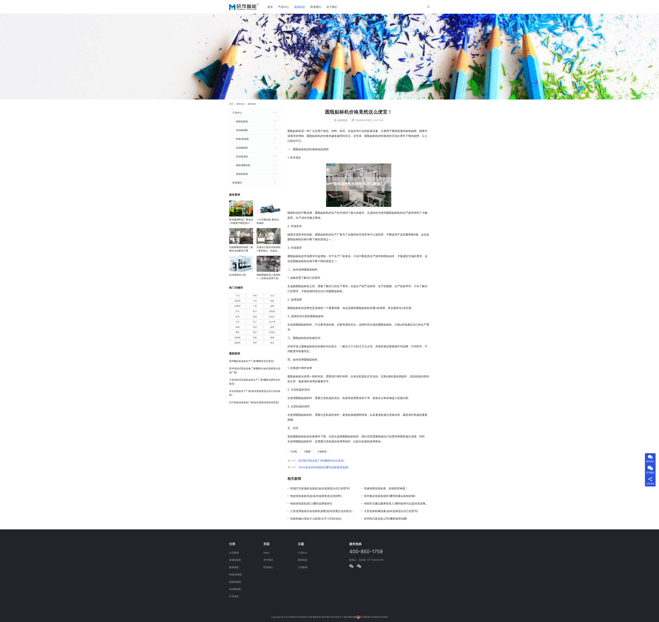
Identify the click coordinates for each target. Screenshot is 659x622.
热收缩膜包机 (243, 165)
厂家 (255, 306)
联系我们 (315, 7)
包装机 (237, 306)
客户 (255, 311)
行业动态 (234, 596)
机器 (255, 316)
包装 (272, 301)
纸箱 (237, 327)
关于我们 (331, 7)
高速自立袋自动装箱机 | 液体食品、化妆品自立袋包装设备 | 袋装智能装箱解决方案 (269, 249)
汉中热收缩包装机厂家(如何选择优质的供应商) (254, 402)
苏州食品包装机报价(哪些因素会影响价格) (389, 495)
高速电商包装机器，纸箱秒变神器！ (386, 488)
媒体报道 (343, 120)
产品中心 (283, 7)
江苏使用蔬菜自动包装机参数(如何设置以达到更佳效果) (323, 511)
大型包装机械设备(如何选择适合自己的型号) (391, 511)
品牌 (272, 306)
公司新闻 (234, 552)
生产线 (272, 321)
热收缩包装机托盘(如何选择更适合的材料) (316, 495)
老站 (346, 617)
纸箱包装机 (242, 121)
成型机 (272, 311)
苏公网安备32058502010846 (374, 617)
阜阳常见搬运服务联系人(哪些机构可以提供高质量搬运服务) (397, 503)
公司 (255, 301)
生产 (255, 321)
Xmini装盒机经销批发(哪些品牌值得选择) (323, 467)
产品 (237, 295)
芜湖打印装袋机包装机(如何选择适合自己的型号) (320, 488)
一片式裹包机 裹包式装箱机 (268, 221)
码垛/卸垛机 (242, 138)
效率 (237, 316)
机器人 (272, 316)
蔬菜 (272, 327)
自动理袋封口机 (237, 274)
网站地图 (353, 617)
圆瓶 (308, 451)
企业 (272, 295)
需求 (255, 342)
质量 (272, 337)
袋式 (237, 332)
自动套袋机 (242, 130)
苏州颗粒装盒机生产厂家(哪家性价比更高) (251, 361)
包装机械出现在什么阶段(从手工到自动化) (316, 518)
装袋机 (237, 337)
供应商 (237, 301)
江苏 (237, 321)
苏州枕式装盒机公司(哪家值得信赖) (385, 518)
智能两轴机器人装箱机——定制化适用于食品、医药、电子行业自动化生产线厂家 (269, 276)
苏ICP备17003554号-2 (332, 617)
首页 (270, 7)
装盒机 (272, 332)
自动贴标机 (242, 147)
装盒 (255, 332)
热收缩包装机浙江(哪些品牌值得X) (311, 503)
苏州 (255, 327)
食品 (272, 342)
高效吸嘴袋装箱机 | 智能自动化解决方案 (241, 249)
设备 (255, 337)
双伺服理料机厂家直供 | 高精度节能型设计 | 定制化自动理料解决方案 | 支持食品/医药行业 (241, 221)
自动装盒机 (242, 156)
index (266, 552)
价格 (294, 451)
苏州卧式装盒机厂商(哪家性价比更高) (321, 460)
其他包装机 (242, 173)
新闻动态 (299, 7)
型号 (237, 311)
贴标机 (323, 451)
